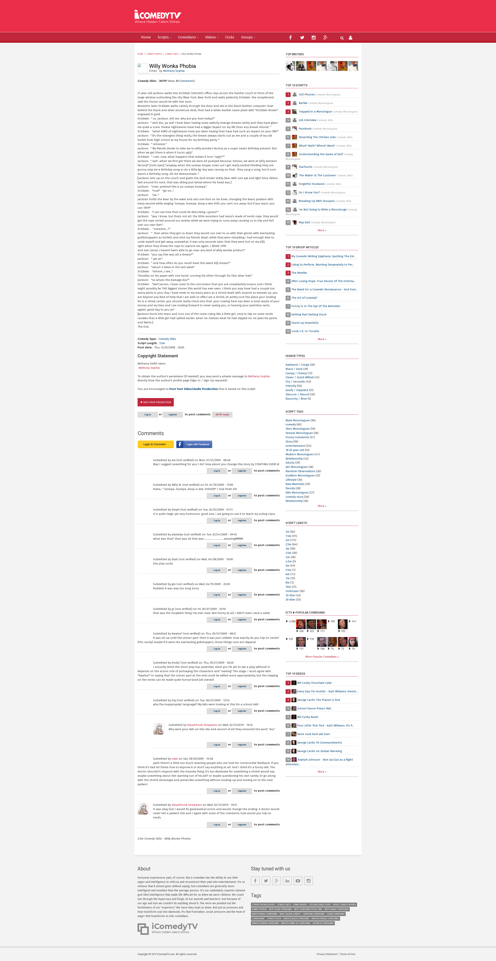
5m (287, 565)
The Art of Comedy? (304, 298)
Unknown (292, 591)
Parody (290, 488)
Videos (210, 37)
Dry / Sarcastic (295, 381)
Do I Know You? (309, 192)
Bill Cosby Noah (307, 717)
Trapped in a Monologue (315, 111)
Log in (148, 414)
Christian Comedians (314, 914)
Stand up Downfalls (305, 323)
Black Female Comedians (264, 914)
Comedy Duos (274, 918)
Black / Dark (294, 369)
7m (288, 578)
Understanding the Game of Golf (321, 154)
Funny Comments (297, 437)
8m (288, 582)
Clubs (229, 37)
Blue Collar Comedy (290, 914)
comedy (291, 424)
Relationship (294, 458)
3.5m (162, 343)
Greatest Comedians (323, 923)
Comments (186, 81)
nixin (175, 758)
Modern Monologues (300, 454)
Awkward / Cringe (297, 364)
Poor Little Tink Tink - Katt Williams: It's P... (325, 725)
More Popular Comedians (321, 656)
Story (289, 441)
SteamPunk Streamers (202, 725)
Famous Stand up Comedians (295, 923)
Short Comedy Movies (344, 904)
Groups (247, 37)
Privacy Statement (327, 954)
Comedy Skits (171, 54)
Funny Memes (300, 904)
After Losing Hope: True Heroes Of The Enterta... (323, 281)
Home (146, 37)
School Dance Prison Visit (314, 708)
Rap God (304, 222)
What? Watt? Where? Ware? (317, 145)
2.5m (288, 544)
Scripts (163, 37)
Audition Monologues (300, 475)
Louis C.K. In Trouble (305, 331)
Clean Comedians (335, 914)
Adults (290, 462)
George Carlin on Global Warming (319, 751)
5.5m (288, 570)
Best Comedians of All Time (308, 909)
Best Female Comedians (337, 909)
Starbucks (305, 167)
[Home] (159, 15)
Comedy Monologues (263, 904)
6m (288, 574)
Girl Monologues (297, 467)
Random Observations (300, 471)
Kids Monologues (297, 492)
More (321, 230)
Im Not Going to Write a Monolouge (323, 209)
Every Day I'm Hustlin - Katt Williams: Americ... (327, 691)
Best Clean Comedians (280, 909)
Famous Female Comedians (325, 918)
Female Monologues (299, 433)
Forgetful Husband (312, 184)
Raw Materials (295, 484)
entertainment (296, 446)
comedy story (294, 497)
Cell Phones (307, 94)
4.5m (289, 561)
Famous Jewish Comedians (265, 923)
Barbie (303, 103)
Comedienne (258, 918)
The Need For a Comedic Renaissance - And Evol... (324, 289)
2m (287, 540)
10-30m (290, 595)
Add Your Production (157, 402)
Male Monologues (298, 420)
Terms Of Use (347, 954)
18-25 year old (295, 450)
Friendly (291, 386)
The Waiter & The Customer (317, 175)
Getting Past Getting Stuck (308, 314)
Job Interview (307, 120)
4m (288, 557)
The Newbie (299, 272)
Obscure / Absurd (297, 394)
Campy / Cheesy (296, 373)
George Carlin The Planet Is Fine (318, 700)
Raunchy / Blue (296, 398)
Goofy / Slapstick (297, 390)
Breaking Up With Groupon (317, 201)
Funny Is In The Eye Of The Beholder (315, 306)
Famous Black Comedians (296, 918)
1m (287, 531)
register (173, 414)
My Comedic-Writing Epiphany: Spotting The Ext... (323, 256)
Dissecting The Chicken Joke (317, 137)
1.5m (288, 536)
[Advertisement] (278, 17)
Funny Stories (259, 909)
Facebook (305, 128)
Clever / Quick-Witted (300, 377)
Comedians (187, 37)
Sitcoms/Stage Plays (320, 904)
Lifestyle (291, 479)
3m (287, 548)
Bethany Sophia (174, 71)
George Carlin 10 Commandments (319, 742)
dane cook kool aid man (313, 734)
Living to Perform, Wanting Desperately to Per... (322, 264)
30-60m (290, 599)
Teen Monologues (298, 428)
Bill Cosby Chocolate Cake (314, 683)
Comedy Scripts (154, 54)
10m (288, 587)
